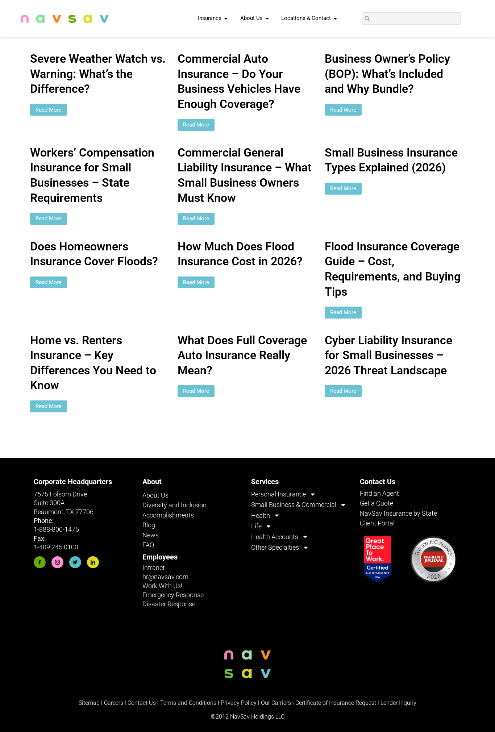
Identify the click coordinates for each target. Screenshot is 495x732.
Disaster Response (168, 604)
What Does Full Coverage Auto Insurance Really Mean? (242, 355)
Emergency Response (173, 595)
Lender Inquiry (398, 702)
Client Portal (377, 523)
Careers (114, 702)
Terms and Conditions (188, 702)
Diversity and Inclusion (174, 505)
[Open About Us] (267, 18)
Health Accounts (274, 537)
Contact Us (142, 702)
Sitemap (89, 702)
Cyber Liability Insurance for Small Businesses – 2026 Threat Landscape (388, 355)
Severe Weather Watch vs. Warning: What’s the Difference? (98, 74)
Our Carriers (276, 702)
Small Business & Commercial (293, 504)
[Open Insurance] (226, 18)
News (150, 535)
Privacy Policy (239, 702)
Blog (148, 525)
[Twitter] (75, 562)
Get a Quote (376, 503)
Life (256, 526)
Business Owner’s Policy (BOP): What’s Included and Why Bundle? (387, 74)
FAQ (148, 545)
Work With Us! (162, 586)
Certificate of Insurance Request (335, 702)
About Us (155, 495)
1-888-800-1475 (56, 529)
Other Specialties (275, 547)
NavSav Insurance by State (398, 513)
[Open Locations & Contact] (335, 18)
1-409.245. (49, 547)
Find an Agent (379, 493)
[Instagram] (57, 562)
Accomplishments (168, 515)
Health (260, 515)
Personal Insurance (278, 494)
